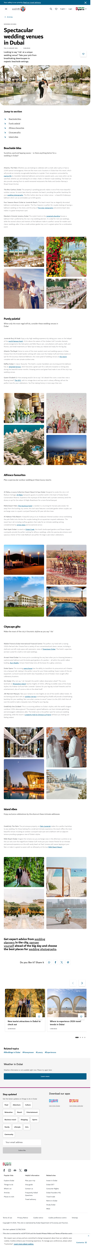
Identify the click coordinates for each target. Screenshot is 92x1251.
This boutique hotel (25, 505)
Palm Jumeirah (45, 826)
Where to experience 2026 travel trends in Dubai (65, 1023)
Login (70, 9)
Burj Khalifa (14, 662)
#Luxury (39, 1052)
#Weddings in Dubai (12, 1052)
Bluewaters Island (19, 683)
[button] (81, 1242)
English (62, 9)
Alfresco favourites (16, 128)
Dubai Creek (30, 529)
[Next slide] (73, 983)
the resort (63, 356)
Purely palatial (14, 123)
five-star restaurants (45, 207)
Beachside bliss (15, 119)
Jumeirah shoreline (53, 216)
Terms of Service (61, 1233)
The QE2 (18, 380)
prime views (21, 524)
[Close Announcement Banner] (85, 2)
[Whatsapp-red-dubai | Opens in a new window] (49, 962)
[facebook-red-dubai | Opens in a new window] (55, 962)
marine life (7, 176)
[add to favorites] (83, 54)
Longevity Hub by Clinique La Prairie (38, 714)
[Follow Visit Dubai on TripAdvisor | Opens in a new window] (15, 1170)
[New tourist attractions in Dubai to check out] (25, 1003)
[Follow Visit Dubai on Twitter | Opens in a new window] (20, 1170)
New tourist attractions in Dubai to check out (24, 1023)
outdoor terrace (30, 696)
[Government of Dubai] (19, 9)
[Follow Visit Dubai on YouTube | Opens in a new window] (25, 1170)
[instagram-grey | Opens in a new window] (9, 1170)
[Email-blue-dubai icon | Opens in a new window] (68, 962)
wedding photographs (15, 195)
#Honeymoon (28, 1052)
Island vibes (13, 137)
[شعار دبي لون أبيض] (9, 1164)
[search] (51, 9)
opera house (28, 668)
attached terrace (15, 366)
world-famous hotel (16, 341)
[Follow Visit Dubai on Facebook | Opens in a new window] (4, 1170)
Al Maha (20, 494)
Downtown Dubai (49, 649)
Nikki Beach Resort (55, 847)
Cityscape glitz (15, 132)
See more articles (15, 1037)
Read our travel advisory (32, 2)
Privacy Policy (47, 1233)
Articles (10, 17)
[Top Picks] (56, 9)
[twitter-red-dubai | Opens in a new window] (61, 962)
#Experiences (50, 1052)
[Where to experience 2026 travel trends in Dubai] (67, 1003)
